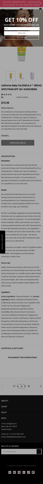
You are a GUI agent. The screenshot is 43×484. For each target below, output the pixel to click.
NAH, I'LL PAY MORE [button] (22, 37)
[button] (40, 11)
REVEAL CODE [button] (21, 33)
